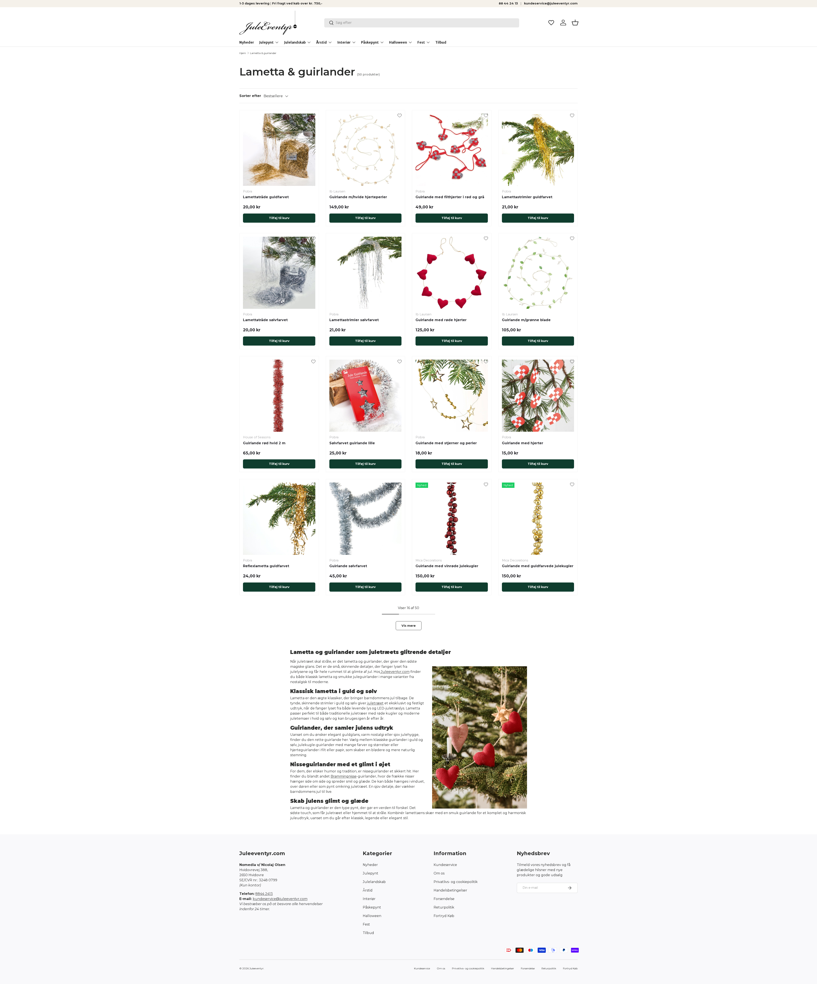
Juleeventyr (256, 968)
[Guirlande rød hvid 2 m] (279, 396)
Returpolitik (444, 907)
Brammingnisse (344, 776)
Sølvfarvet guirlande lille (352, 443)
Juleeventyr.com (395, 672)
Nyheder (246, 42)
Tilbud (440, 42)
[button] (575, 22)
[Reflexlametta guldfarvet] (279, 519)
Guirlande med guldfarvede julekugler (537, 566)
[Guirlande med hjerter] (538, 396)
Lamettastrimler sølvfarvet (354, 320)
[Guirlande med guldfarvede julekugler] (538, 519)
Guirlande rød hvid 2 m (264, 443)
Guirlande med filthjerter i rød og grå (450, 197)
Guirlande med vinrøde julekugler (447, 566)
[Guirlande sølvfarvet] (365, 519)
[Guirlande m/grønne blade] (538, 273)
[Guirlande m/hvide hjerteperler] (365, 150)
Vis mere (408, 626)
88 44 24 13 (508, 3)
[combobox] (421, 22)
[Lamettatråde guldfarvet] (279, 150)
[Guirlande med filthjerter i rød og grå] (452, 150)
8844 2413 (264, 894)
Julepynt (266, 42)
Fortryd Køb (444, 916)
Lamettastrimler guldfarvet (527, 197)
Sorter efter (250, 96)
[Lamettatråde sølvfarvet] (279, 273)
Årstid (321, 42)
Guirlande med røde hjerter (441, 320)
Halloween (398, 42)
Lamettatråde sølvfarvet (265, 320)
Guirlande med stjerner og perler (446, 443)
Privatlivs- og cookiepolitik (456, 882)
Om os (439, 873)
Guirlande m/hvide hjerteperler (358, 197)
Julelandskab (295, 42)
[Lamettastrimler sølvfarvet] (365, 273)
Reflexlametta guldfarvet (266, 566)
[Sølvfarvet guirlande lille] (365, 396)
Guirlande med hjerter (522, 443)
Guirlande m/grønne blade (526, 320)
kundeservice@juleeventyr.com (551, 3)
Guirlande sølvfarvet (348, 566)
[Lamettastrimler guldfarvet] (538, 150)
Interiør (344, 42)
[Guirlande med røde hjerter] (452, 273)
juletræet (375, 703)
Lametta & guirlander (263, 53)
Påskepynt (370, 42)
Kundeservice (445, 865)
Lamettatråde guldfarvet (266, 197)
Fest (421, 42)
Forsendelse (444, 899)
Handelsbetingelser (450, 890)
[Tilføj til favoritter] (313, 115)
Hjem (242, 53)
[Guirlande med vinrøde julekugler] (452, 519)
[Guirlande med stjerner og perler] (452, 396)
